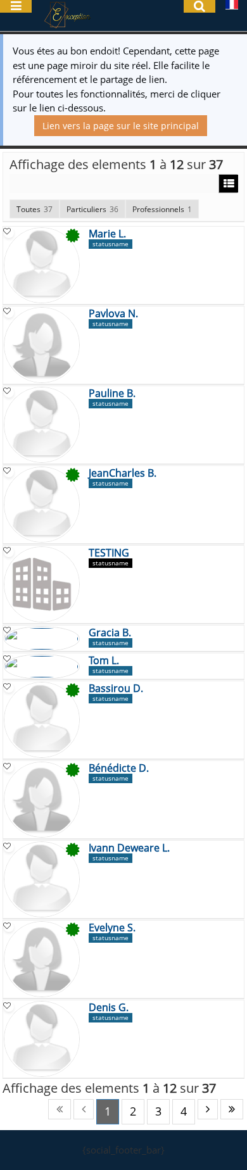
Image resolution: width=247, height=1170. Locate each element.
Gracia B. (110, 633)
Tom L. (104, 661)
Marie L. (107, 234)
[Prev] (83, 1109)
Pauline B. (112, 394)
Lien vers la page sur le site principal (120, 126)
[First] (59, 1109)
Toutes (34, 209)
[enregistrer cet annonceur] (9, 233)
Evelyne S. (112, 928)
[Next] (208, 1109)
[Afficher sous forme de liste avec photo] (228, 184)
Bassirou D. (116, 689)
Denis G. (109, 1008)
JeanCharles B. (122, 474)
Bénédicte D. (119, 769)
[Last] (231, 1109)
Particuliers (92, 209)
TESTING (109, 553)
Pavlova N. (113, 314)
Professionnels (162, 209)
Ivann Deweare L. (129, 848)
